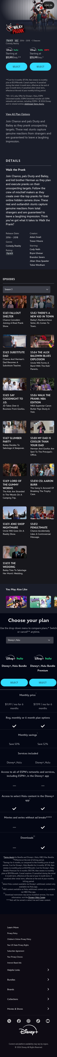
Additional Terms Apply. (34, 104)
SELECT (16, 66)
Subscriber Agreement (15, 951)
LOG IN (48, 5)
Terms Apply (9, 857)
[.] (9, 1021)
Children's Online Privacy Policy (19, 939)
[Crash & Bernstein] (40, 602)
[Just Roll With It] (16, 602)
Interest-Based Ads (14, 963)
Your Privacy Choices (15, 957)
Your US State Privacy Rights (18, 945)
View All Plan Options (18, 114)
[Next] (51, 601)
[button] (28, 970)
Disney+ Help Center (36, 897)
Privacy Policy (12, 933)
